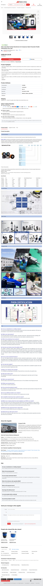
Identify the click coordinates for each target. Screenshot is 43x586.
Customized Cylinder (25, 551)
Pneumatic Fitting (17, 450)
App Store (4, 579)
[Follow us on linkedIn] (30, 580)
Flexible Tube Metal (13, 572)
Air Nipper (2, 551)
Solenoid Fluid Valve (14, 553)
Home (2, 7)
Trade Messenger (17, 579)
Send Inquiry (11, 59)
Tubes (33, 553)
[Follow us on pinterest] (40, 579)
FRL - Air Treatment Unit (5, 553)
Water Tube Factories (5, 569)
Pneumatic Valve (37, 450)
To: (6, 512)
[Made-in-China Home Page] (21, 2)
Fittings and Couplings (25, 553)
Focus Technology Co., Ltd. (14, 583)
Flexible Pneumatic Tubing (15, 564)
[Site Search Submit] (28, 5)
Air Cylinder (28, 450)
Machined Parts (21, 451)
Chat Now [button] (32, 59)
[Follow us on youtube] (39, 579)
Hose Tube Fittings (5, 572)
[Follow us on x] (35, 579)
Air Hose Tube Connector (31, 572)
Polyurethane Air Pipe (25, 564)
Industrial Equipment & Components (10, 7)
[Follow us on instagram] (37, 579)
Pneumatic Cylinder (10, 450)
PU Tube (32, 450)
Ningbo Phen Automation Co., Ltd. (9, 50)
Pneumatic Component (21, 7)
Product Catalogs (16, 549)
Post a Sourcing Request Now (30, 523)
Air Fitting (9, 451)
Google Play (10, 579)
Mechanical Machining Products (6, 555)
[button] (1, 1)
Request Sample (18, 61)
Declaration (32, 583)
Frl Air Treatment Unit (15, 451)
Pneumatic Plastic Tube (5, 574)
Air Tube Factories (24, 569)
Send (9, 523)
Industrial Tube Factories (15, 569)
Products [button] (10, 4)
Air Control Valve (4, 451)
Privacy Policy (38, 583)
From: (6, 509)
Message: (5, 514)
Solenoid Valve (23, 450)
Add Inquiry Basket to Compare (21, 40)
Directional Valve (34, 551)
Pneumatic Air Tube (21, 572)
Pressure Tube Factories (33, 569)
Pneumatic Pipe (28, 7)
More (2, 576)
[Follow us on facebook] (34, 579)
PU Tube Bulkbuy (14, 574)
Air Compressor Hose (5, 564)
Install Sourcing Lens (6, 580)
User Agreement (27, 583)
